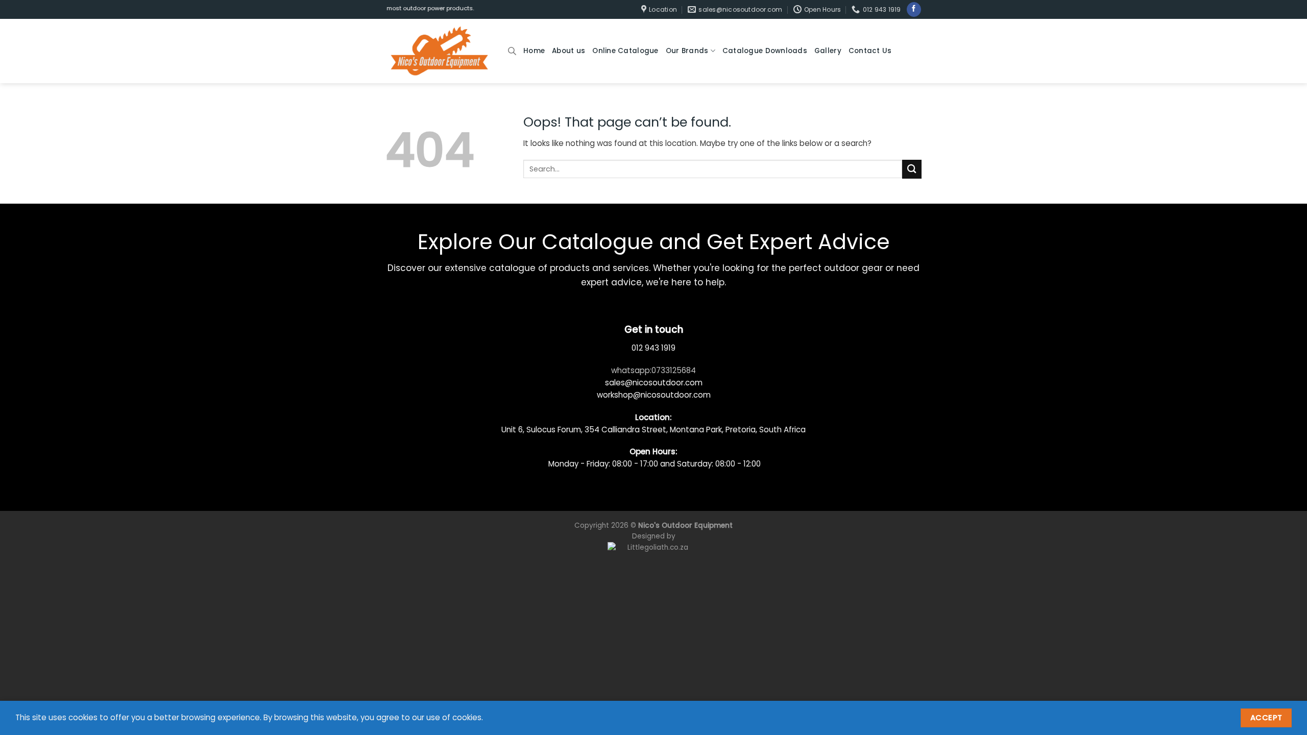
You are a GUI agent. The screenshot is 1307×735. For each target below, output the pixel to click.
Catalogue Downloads (764, 51)
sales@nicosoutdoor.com (654, 382)
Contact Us (870, 51)
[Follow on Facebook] (914, 9)
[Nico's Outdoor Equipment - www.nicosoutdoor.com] (439, 51)
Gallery (827, 51)
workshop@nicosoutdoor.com (654, 394)
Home (534, 51)
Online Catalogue (625, 51)
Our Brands (687, 51)
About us (568, 51)
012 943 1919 (653, 347)
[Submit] (912, 169)
